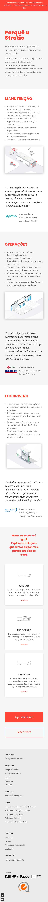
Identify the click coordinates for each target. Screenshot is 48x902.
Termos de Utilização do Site (16, 822)
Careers (8, 841)
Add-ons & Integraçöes (14, 795)
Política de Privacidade (14, 814)
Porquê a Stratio (11, 769)
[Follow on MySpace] (2, 899)
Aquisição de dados (13, 773)
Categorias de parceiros (14, 758)
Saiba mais (24, 600)
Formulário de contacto (14, 860)
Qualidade (9, 849)
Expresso (8, 785)
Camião (8, 777)
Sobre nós (9, 837)
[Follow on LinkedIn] (2, 895)
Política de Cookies (12, 818)
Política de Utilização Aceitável (17, 810)
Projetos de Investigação (15, 845)
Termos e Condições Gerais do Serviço (20, 807)
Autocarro (9, 781)
